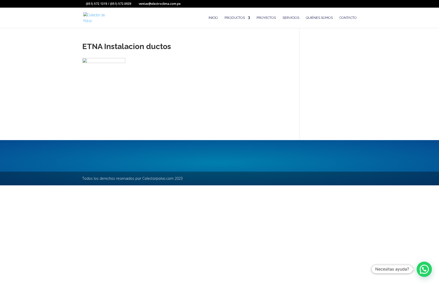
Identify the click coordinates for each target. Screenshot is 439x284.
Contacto (348, 18)
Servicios (291, 18)
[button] (424, 269)
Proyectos (266, 18)
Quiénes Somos (319, 18)
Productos (235, 18)
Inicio (213, 18)
